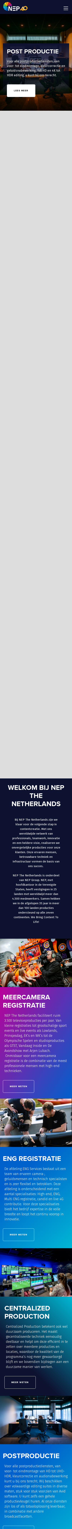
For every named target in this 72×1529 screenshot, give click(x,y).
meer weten (22, 758)
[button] (65, 8)
